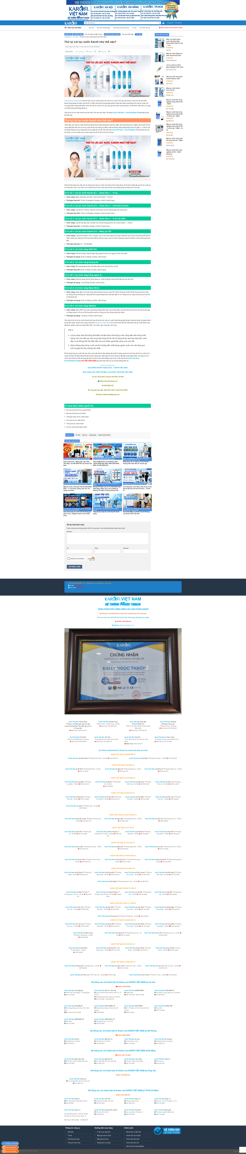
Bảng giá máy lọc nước (104, 1135)
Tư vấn (134, 28)
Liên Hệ (91, 28)
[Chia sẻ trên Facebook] (80, 51)
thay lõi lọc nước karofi (102, 322)
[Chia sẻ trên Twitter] (89, 51)
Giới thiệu (71, 1132)
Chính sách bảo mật (132, 1143)
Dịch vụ (68, 34)
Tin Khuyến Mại (128, 34)
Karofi (98, 47)
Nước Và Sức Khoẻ (112, 34)
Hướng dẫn (78, 34)
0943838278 (178, 23)
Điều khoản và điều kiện (133, 1132)
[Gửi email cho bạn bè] (95, 51)
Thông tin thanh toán (74, 1143)
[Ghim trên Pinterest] (102, 51)
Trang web (125, 548)
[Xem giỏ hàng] (163, 23)
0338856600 (170, 23)
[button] (75, 27)
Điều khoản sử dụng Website (135, 1146)
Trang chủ (67, 37)
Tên (68, 548)
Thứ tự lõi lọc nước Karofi (73, 101)
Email (96, 548)
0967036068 (80, 587)
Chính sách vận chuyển (133, 1135)
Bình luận (69, 531)
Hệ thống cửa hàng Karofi (121, 28)
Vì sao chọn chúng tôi (103, 1132)
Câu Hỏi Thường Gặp (103, 28)
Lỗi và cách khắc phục (94, 34)
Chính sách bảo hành (132, 1139)
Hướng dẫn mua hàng (103, 1143)
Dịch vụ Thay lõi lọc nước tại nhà (172, 27)
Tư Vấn (138, 34)
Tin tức (70, 1135)
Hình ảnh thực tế (145, 28)
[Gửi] (159, 22)
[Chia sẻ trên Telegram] (109, 51)
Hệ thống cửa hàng (73, 1139)
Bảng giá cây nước (102, 1139)
